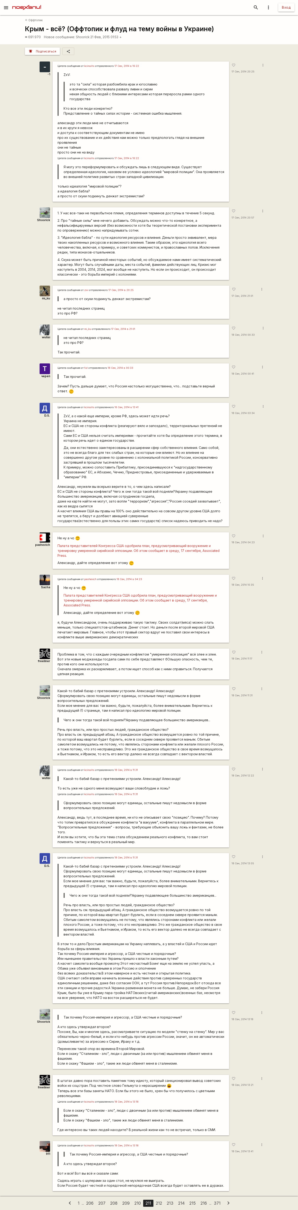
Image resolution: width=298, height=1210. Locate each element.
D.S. (47, 415)
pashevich (42, 545)
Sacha (45, 587)
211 (148, 1203)
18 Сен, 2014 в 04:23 (129, 579)
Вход (286, 7)
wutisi (46, 337)
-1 (48, 74)
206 (90, 1203)
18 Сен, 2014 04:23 (243, 542)
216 (203, 1203)
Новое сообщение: (59, 37)
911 (48, 1153)
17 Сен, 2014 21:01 (242, 295)
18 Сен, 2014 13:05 (243, 863)
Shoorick (83, 37)
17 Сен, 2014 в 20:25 (121, 290)
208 (114, 1203)
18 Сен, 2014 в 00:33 (120, 367)
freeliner (44, 661)
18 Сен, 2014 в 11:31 (126, 770)
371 (217, 1203)
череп (45, 376)
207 (101, 1203)
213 (170, 1203)
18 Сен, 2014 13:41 (242, 1151)
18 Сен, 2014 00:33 (243, 334)
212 (159, 1203)
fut (86, 367)
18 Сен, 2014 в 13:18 (127, 1101)
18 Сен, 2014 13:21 (242, 1085)
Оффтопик (34, 20)
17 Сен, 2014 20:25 (243, 71)
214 (181, 1203)
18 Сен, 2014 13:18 (242, 1019)
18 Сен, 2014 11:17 (242, 658)
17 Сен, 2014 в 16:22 (127, 66)
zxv (86, 290)
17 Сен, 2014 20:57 (243, 217)
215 (192, 1203)
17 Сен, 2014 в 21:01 (123, 329)
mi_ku (46, 298)
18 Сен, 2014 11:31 (242, 695)
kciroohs (89, 66)
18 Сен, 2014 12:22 (243, 775)
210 (137, 1203)
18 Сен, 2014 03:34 (243, 413)
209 (126, 1203)
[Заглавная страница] (27, 3)
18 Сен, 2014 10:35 (243, 584)
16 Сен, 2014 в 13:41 (127, 407)
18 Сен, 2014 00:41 (243, 373)
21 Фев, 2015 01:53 (106, 37)
